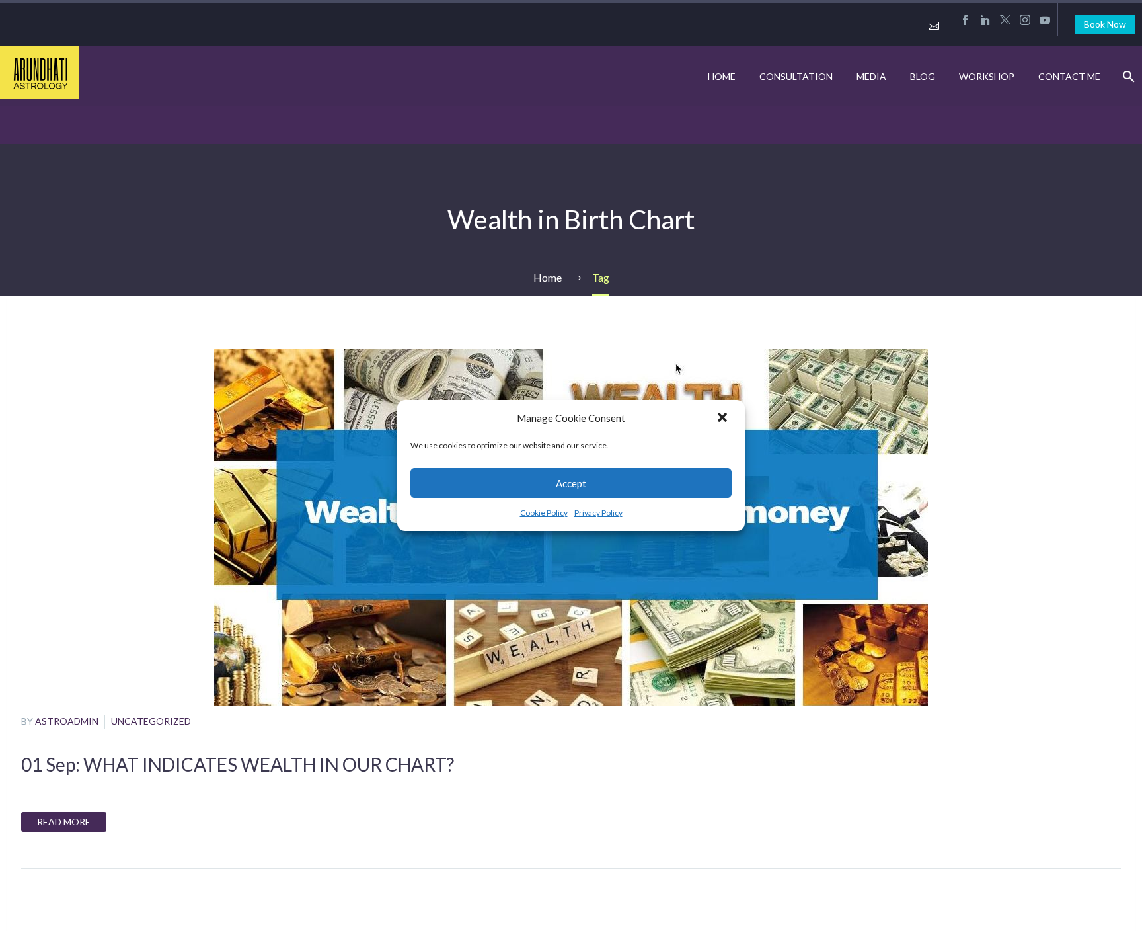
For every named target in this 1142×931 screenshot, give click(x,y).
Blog (922, 76)
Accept (571, 483)
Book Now (1105, 24)
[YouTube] (1045, 20)
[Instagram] (1025, 20)
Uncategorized (151, 721)
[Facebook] (965, 20)
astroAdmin (66, 721)
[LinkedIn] (985, 20)
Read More (64, 821)
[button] (724, 418)
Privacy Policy (598, 513)
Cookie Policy (544, 513)
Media (871, 76)
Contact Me (1069, 76)
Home (722, 76)
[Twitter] (1005, 20)
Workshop (986, 76)
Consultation (796, 76)
